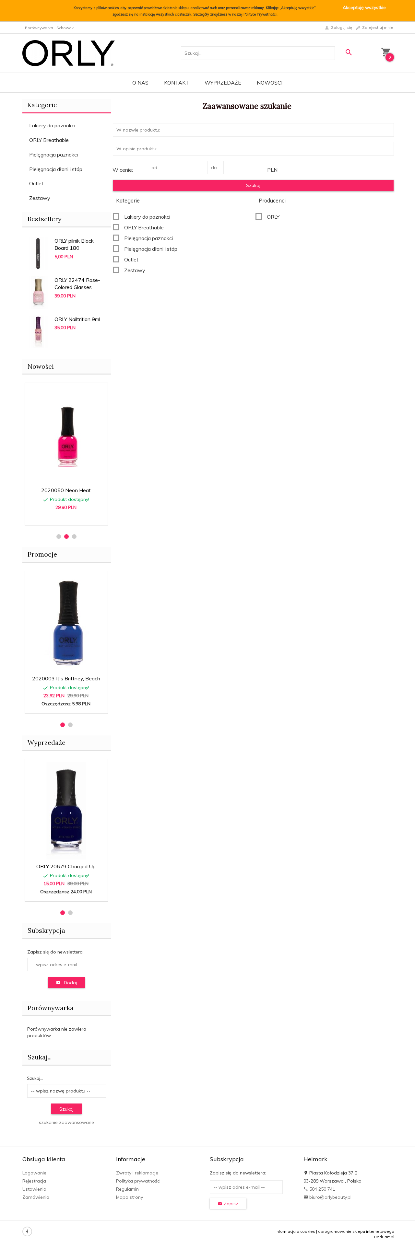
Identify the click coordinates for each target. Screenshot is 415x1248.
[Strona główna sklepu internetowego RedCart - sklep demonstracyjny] (68, 52)
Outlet (36, 183)
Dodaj (70, 983)
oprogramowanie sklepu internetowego (356, 1231)
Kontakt (176, 82)
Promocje (42, 554)
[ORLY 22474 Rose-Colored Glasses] (38, 292)
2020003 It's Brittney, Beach (66, 678)
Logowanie (34, 1173)
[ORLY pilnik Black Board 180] (38, 252)
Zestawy (39, 198)
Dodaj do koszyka (68, 517)
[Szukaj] (348, 52)
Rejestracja (34, 1181)
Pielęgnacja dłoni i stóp (55, 169)
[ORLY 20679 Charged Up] (66, 811)
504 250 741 (321, 1189)
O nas (140, 82)
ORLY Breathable (49, 140)
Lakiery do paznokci (52, 125)
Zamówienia (35, 1197)
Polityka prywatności (138, 1181)
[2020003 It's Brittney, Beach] (66, 623)
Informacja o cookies (295, 1231)
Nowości (269, 82)
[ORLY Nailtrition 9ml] (38, 331)
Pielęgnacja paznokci (53, 154)
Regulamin (127, 1189)
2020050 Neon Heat (66, 490)
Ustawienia (34, 1189)
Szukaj (66, 1109)
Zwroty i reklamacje (137, 1173)
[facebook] (27, 1231)
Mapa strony (129, 1197)
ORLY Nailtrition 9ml (77, 319)
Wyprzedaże (223, 82)
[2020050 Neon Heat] (66, 434)
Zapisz (230, 1204)
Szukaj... (40, 1057)
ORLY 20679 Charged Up (66, 866)
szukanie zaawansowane (66, 1122)
